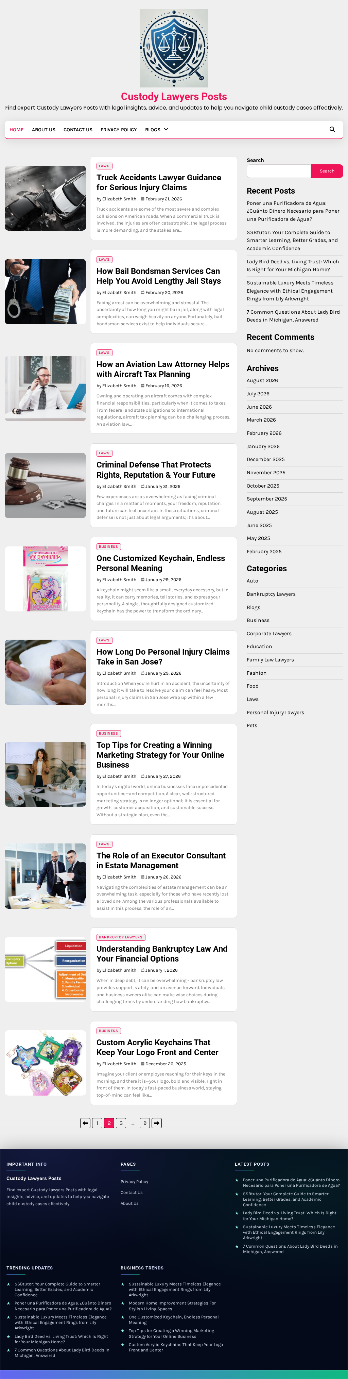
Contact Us (78, 130)
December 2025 (266, 459)
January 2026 (263, 446)
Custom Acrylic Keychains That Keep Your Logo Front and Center (158, 1047)
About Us (43, 130)
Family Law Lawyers (270, 660)
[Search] (332, 130)
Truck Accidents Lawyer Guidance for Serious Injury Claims (159, 182)
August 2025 (262, 512)
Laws (104, 166)
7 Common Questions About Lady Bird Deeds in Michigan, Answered (290, 1249)
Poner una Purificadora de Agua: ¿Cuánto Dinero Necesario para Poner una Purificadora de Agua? (293, 211)
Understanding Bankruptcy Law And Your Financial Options (162, 954)
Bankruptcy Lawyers (120, 937)
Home (17, 130)
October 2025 (263, 486)
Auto (252, 581)
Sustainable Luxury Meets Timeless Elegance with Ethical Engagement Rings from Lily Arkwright (290, 291)
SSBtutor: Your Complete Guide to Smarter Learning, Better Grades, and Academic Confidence (292, 240)
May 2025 (258, 538)
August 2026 (262, 380)
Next (157, 1123)
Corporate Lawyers (269, 633)
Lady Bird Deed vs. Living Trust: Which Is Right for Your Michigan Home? (289, 1215)
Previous (85, 1123)
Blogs (152, 130)
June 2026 (259, 407)
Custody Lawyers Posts (174, 96)
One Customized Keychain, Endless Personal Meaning (161, 563)
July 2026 (258, 394)
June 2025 (259, 525)
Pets (252, 725)
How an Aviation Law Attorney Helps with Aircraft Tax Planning (163, 369)
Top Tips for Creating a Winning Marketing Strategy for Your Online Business (160, 755)
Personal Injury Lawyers (275, 712)
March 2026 (261, 420)
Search (255, 160)
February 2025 (264, 551)
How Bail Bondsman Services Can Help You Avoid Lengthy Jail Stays (159, 276)
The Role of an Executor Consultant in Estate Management (161, 860)
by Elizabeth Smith (116, 198)
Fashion (257, 673)
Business (108, 546)
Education (259, 646)
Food (253, 686)
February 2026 (264, 433)
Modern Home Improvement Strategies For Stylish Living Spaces (172, 1305)
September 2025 (267, 499)
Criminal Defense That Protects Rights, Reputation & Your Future (156, 469)
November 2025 (266, 473)
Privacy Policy (119, 130)
